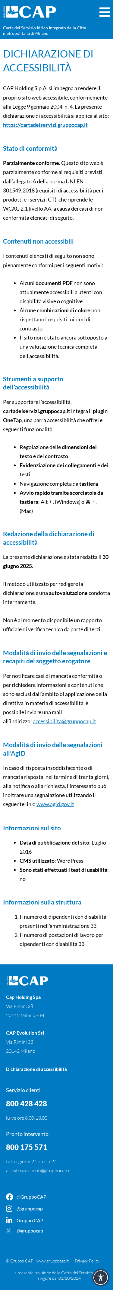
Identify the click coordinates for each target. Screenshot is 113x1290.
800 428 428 (26, 1103)
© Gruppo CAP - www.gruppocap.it (37, 1260)
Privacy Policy (87, 1260)
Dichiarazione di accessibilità (36, 1069)
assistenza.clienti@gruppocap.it (38, 1170)
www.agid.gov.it (55, 804)
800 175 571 (26, 1147)
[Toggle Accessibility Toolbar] (100, 1277)
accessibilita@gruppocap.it (64, 721)
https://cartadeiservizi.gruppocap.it (45, 124)
